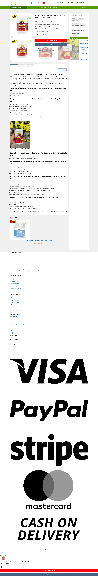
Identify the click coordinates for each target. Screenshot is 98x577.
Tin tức (50, 7)
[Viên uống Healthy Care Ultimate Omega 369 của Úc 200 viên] (20, 229)
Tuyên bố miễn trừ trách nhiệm (16, 288)
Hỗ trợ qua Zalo (13, 335)
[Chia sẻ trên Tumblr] (43, 53)
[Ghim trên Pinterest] (41, 53)
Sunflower (53, 549)
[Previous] (10, 61)
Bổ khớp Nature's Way (41, 50)
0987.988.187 (77, 33)
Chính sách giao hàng (14, 302)
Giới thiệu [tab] (14, 66)
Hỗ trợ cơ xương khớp (31, 11)
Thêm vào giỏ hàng (51, 40)
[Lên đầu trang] (1, 552)
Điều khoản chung (14, 281)
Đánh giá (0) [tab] (30, 66)
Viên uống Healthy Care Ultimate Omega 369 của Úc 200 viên (39, 240)
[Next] (11, 61)
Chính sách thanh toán (14, 297)
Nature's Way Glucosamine (50, 50)
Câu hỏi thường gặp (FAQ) (15, 286)
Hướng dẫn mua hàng (14, 283)
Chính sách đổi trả (14, 300)
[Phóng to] (12, 36)
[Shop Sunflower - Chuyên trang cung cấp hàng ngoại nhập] (18, 3)
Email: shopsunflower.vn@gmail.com (17, 344)
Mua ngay (51, 44)
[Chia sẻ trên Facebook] (36, 53)
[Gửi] (44, 3)
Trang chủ (12, 11)
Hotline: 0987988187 (14, 339)
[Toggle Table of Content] (64, 70)
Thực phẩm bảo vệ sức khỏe (20, 11)
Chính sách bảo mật (14, 304)
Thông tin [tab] (21, 66)
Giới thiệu (43, 7)
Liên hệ (55, 7)
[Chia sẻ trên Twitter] (39, 53)
